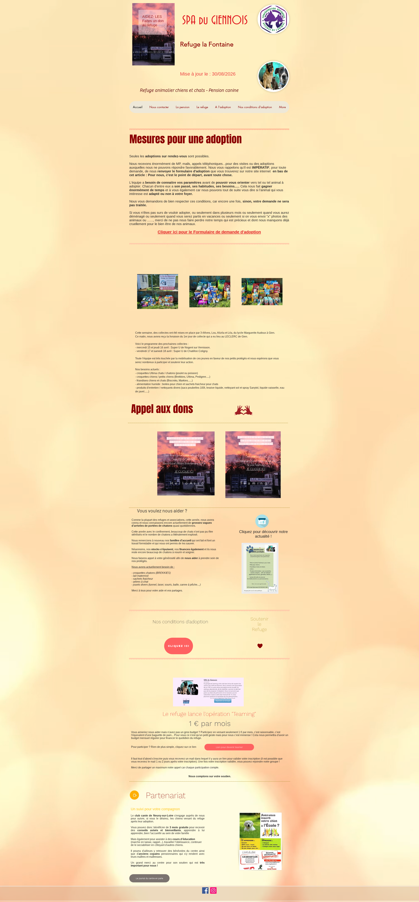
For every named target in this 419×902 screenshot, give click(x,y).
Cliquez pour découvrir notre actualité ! (263, 533)
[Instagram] (213, 890)
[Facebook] (205, 890)
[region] (153, 34)
